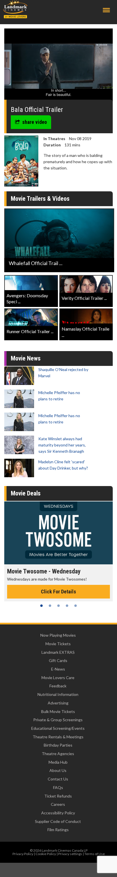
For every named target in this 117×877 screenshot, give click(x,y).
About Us (57, 770)
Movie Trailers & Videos (40, 198)
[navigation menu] (106, 10)
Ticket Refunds (58, 796)
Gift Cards (58, 660)
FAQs (58, 787)
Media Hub (58, 762)
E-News (58, 669)
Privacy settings (70, 854)
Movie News (26, 358)
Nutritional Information (57, 694)
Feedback (57, 685)
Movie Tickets (58, 643)
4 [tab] (67, 605)
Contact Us (58, 778)
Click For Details (58, 592)
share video (34, 122)
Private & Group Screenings (58, 719)
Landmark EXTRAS (58, 652)
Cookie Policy (45, 854)
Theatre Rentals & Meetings (58, 736)
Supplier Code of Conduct (58, 821)
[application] (58, 66)
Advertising (58, 702)
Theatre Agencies (58, 753)
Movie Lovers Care (57, 677)
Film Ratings (58, 829)
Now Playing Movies (58, 635)
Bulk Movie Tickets (58, 711)
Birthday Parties (58, 745)
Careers (58, 804)
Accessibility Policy (58, 812)
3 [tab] (58, 605)
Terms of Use (94, 854)
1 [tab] (41, 605)
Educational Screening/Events (58, 728)
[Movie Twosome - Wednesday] (58, 532)
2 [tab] (50, 605)
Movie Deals (26, 493)
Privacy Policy (22, 854)
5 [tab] (75, 605)
